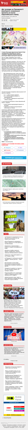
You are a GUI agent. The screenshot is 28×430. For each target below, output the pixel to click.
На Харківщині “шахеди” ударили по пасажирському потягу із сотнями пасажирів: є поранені (15, 133)
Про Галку (21, 427)
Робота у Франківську (12, 426)
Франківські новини (9, 25)
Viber (20, 147)
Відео (23, 426)
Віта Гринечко (6, 16)
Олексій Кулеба (9, 141)
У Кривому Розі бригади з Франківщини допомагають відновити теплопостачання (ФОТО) (14, 138)
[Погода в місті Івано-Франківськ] (14, 359)
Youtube (7, 150)
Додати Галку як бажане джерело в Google (14, 20)
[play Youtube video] (14, 335)
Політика (19, 425)
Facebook (21, 150)
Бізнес (24, 425)
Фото (20, 426)
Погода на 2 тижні (14, 360)
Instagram (8, 153)
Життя (3, 23)
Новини (4, 425)
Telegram (8, 147)
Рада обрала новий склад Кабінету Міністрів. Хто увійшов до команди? (15, 136)
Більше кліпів (14, 341)
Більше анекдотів (14, 323)
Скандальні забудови (9, 427)
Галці (7, 57)
